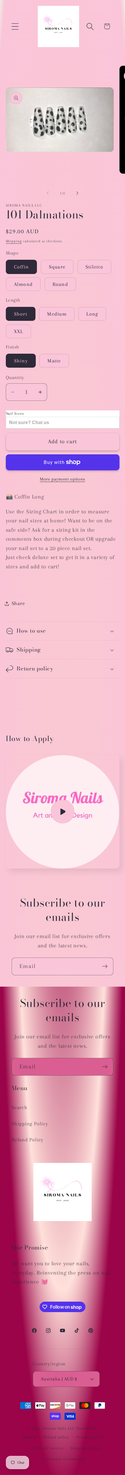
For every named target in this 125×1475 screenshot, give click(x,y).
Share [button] (18, 603)
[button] (15, 26)
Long (92, 314)
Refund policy (56, 1437)
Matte (54, 361)
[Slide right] (77, 193)
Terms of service (47, 1448)
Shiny (21, 361)
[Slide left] (47, 193)
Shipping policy (85, 1448)
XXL (18, 331)
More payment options (62, 479)
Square (57, 267)
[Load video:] (62, 812)
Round (60, 284)
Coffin (21, 267)
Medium (57, 314)
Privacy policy (89, 1437)
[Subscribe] (105, 966)
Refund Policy (27, 1140)
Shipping (14, 241)
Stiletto (94, 267)
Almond (23, 284)
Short (21, 314)
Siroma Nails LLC (59, 1428)
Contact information (66, 1459)
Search (20, 1107)
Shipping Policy (30, 1124)
